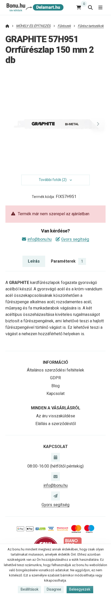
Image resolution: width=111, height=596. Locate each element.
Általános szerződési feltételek (55, 370)
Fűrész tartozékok (91, 26)
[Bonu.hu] (34, 7)
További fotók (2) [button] (53, 180)
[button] (98, 124)
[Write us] (55, 495)
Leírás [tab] (34, 261)
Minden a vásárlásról (55, 407)
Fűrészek (64, 26)
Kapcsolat (55, 393)
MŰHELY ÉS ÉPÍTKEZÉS (33, 26)
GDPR (55, 377)
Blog (55, 385)
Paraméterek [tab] (67, 261)
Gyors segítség (75, 239)
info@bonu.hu (39, 239)
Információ (55, 362)
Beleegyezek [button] (79, 589)
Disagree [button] (54, 589)
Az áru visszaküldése (55, 415)
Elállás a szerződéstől (55, 423)
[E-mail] (55, 476)
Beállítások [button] (29, 589)
